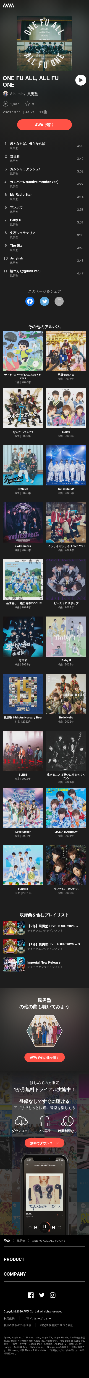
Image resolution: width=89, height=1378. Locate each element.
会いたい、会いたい (66, 889)
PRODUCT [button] (14, 1259)
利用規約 (9, 1318)
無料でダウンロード (44, 1143)
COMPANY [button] (15, 1274)
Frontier (23, 489)
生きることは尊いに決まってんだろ (66, 776)
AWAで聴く (44, 124)
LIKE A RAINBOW (66, 832)
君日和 (23, 660)
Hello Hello (66, 717)
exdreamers (23, 546)
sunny (66, 432)
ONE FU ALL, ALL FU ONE (48, 1240)
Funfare (23, 889)
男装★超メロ (66, 375)
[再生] (80, 80)
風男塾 (32, 93)
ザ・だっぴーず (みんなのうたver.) (23, 376)
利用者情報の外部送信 (17, 1325)
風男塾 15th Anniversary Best (23, 717)
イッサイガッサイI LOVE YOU (66, 546)
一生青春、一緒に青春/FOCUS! (23, 603)
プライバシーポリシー (37, 1318)
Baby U (66, 660)
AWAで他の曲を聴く (44, 1057)
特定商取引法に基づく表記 (56, 1325)
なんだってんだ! (23, 432)
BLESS (23, 774)
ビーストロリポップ (66, 603)
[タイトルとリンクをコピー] (59, 301)
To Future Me (66, 489)
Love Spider (23, 832)
